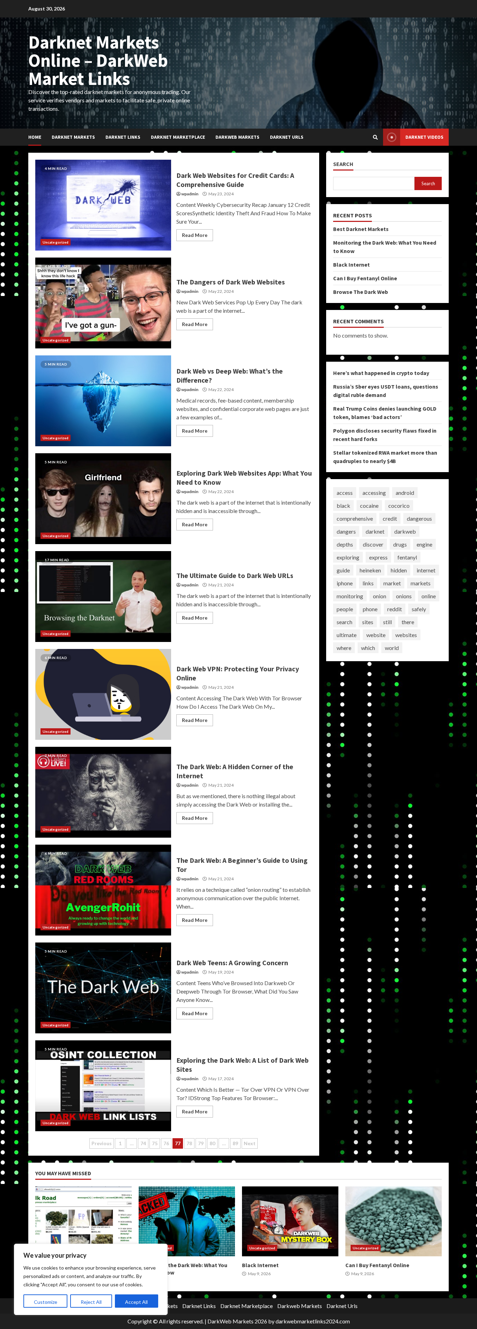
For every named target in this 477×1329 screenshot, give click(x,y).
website (376, 634)
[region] (91, 1279)
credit (390, 518)
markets (421, 583)
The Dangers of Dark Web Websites (103, 303)
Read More (194, 235)
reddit (394, 609)
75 (154, 1143)
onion (379, 596)
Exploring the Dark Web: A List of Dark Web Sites (103, 1085)
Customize (45, 1302)
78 (189, 1143)
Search (343, 164)
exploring (348, 557)
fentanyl (407, 557)
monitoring (350, 596)
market (392, 583)
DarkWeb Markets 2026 (237, 1321)
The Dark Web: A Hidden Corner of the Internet (103, 792)
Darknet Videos (424, 137)
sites (367, 622)
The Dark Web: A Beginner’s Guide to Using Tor (103, 890)
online (428, 596)
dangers (346, 531)
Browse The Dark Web (360, 291)
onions (404, 596)
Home (34, 137)
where (344, 647)
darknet (375, 531)
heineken (370, 570)
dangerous (419, 518)
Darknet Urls (286, 137)
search (344, 622)
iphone (345, 583)
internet (426, 570)
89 (235, 1143)
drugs (400, 544)
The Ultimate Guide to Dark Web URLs (103, 596)
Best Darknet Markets (361, 228)
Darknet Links (122, 137)
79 (201, 1143)
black (343, 505)
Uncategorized (55, 242)
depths (345, 544)
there (408, 622)
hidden (399, 570)
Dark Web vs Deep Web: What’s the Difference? (103, 400)
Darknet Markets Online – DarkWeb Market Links (98, 60)
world (392, 647)
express (378, 557)
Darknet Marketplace (178, 137)
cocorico (399, 505)
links (368, 583)
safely (419, 609)
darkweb (405, 531)
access (345, 492)
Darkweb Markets (237, 137)
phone (370, 609)
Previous (101, 1143)
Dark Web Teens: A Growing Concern (103, 987)
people (345, 609)
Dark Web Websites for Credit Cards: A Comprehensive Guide (103, 205)
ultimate (347, 634)
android (405, 492)
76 (166, 1143)
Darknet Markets (73, 137)
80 (212, 1143)
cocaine (369, 505)
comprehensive (355, 518)
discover (373, 544)
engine (424, 544)
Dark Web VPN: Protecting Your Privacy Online (103, 694)
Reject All (91, 1302)
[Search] (375, 137)
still (387, 622)
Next (250, 1143)
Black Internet (351, 264)
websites (406, 634)
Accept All (136, 1302)
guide (343, 570)
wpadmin (189, 193)
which (368, 647)
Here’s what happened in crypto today (381, 372)
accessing (374, 492)
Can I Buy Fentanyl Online (365, 278)
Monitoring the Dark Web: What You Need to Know (187, 1221)
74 (143, 1143)
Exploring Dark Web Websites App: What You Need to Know (103, 498)
